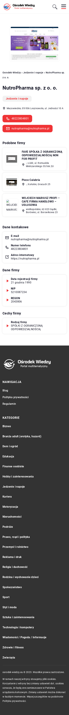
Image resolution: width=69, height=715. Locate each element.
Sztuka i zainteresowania (18, 617)
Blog (5, 390)
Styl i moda (10, 607)
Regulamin (9, 403)
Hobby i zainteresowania (18, 476)
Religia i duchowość (15, 567)
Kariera (7, 496)
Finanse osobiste (13, 466)
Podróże (8, 526)
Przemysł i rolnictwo (15, 546)
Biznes (7, 426)
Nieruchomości (12, 516)
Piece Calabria (31, 180)
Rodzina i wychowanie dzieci (21, 577)
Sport (6, 597)
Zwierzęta (9, 657)
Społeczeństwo (12, 587)
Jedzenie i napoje (17, 98)
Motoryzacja (10, 506)
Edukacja (8, 456)
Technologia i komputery (18, 627)
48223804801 (20, 118)
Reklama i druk (12, 557)
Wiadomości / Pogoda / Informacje (25, 637)
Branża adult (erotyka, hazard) (22, 436)
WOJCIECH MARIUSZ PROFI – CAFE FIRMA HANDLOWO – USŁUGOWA (41, 201)
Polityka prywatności (16, 397)
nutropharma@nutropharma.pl (30, 128)
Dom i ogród (10, 446)
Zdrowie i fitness (13, 647)
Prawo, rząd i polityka (16, 537)
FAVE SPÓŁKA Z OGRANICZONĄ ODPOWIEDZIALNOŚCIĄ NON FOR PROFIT (42, 155)
